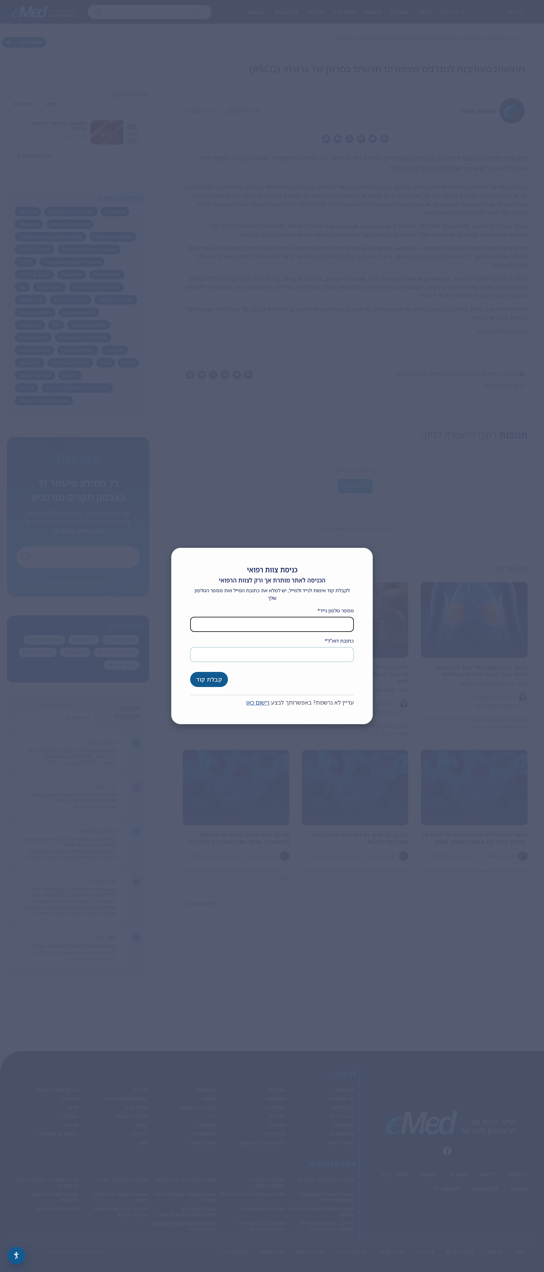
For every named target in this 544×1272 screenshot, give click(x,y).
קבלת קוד (209, 679)
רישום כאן (257, 702)
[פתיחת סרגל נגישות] (16, 1255)
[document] (272, 636)
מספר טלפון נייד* (335, 610)
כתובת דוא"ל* (339, 640)
